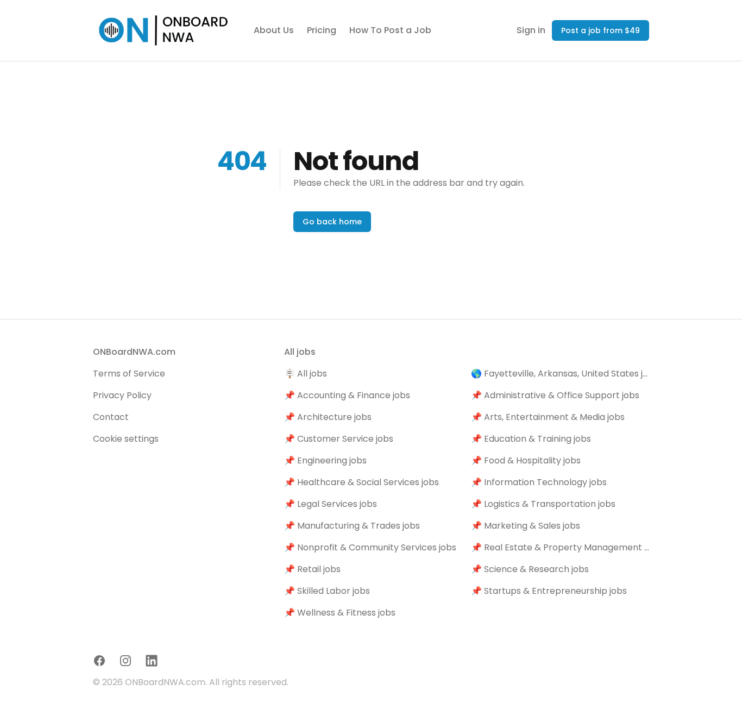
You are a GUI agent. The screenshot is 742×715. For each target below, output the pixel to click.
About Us (274, 30)
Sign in (531, 30)
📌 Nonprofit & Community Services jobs (370, 547)
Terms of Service (129, 373)
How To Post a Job (390, 30)
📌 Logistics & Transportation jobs (543, 504)
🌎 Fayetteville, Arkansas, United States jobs (560, 373)
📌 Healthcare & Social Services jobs (361, 482)
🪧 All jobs (305, 373)
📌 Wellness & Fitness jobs (339, 612)
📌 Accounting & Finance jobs (347, 395)
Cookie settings (126, 438)
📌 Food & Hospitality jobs (526, 460)
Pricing (321, 30)
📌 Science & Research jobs (530, 569)
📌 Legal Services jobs (330, 504)
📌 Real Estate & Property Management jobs (560, 547)
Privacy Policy (122, 395)
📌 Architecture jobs (328, 417)
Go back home (332, 221)
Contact (111, 417)
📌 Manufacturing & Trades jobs (352, 525)
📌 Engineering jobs (325, 460)
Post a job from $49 (600, 30)
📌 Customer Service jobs (338, 438)
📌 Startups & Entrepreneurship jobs (549, 591)
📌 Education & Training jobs (531, 438)
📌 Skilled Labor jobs (327, 591)
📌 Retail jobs (312, 569)
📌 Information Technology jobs (539, 482)
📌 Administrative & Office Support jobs (555, 395)
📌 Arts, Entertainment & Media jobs (548, 417)
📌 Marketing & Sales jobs (525, 525)
